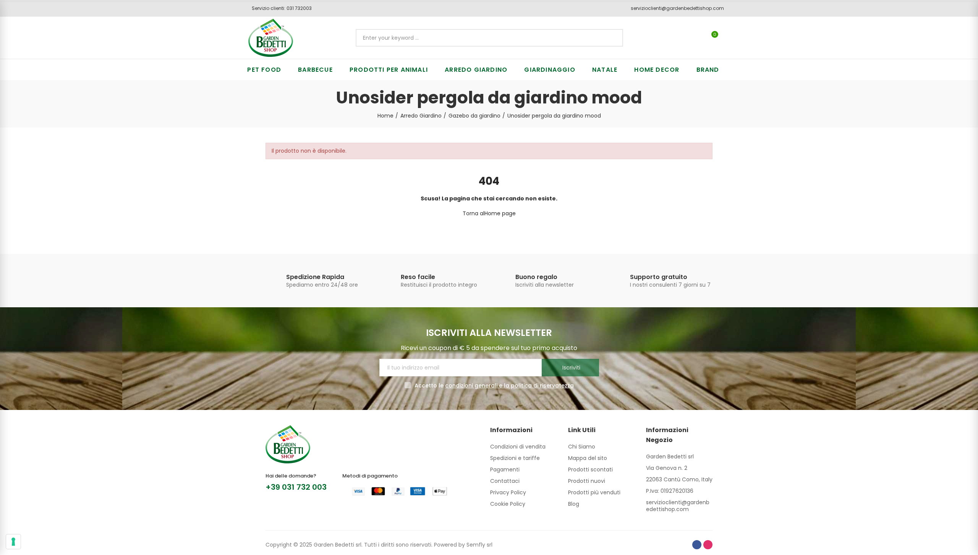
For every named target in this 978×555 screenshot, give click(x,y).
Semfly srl (479, 545)
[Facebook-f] (696, 544)
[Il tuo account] (728, 37)
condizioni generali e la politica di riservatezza (509, 385)
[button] (279, 8)
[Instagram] (707, 544)
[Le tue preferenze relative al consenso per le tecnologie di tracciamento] (13, 541)
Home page (500, 213)
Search (611, 38)
